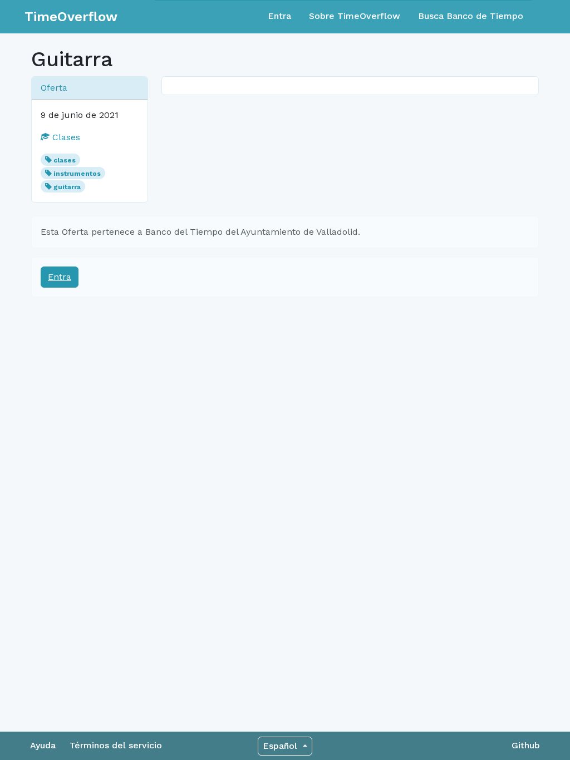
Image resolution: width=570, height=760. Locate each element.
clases (64, 160)
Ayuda (43, 745)
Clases (65, 137)
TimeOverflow (70, 16)
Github (526, 745)
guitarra (67, 187)
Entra (279, 16)
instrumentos (77, 173)
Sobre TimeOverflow (354, 16)
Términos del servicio (116, 745)
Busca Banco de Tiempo (470, 16)
